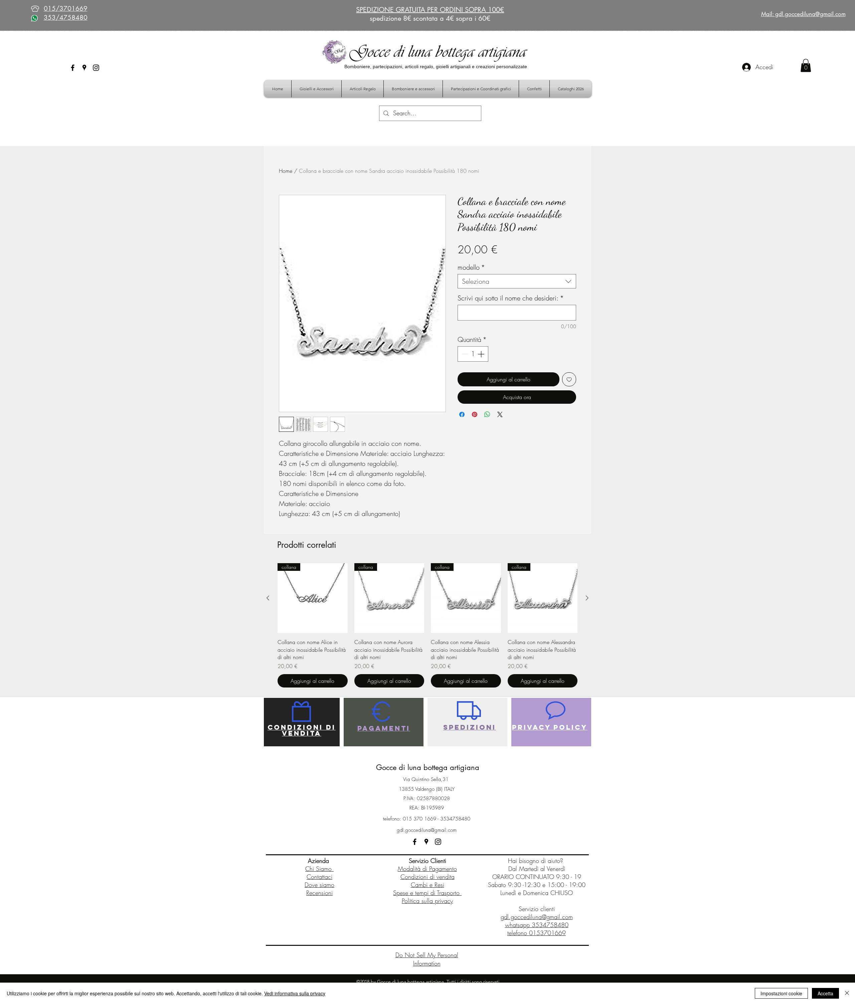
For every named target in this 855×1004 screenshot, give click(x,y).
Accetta (825, 993)
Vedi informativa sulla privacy (294, 993)
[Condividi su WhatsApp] (487, 414)
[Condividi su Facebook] (462, 414)
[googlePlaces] (84, 68)
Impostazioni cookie (781, 993)
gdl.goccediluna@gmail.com (427, 830)
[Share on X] (500, 414)
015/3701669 (66, 8)
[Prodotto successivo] (587, 598)
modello (471, 267)
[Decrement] (464, 354)
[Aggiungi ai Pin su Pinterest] (475, 414)
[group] (427, 625)
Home (285, 170)
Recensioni (319, 893)
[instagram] (96, 68)
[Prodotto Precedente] (268, 598)
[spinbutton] (473, 354)
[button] (805, 65)
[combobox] (517, 281)
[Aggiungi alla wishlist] (569, 379)
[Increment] (481, 354)
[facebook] (72, 68)
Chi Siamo (319, 869)
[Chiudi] (847, 993)
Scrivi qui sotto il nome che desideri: (511, 298)
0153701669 (547, 933)
